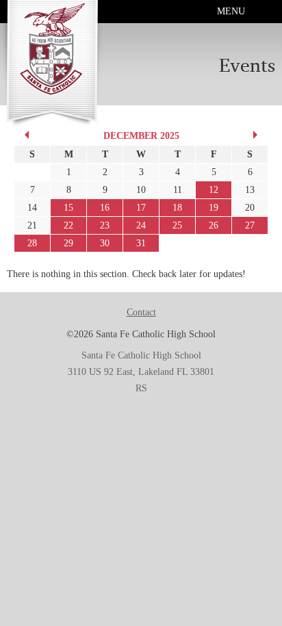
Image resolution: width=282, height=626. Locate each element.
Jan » (257, 135)
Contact (141, 312)
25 (177, 225)
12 (213, 190)
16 (105, 208)
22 (68, 225)
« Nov (25, 135)
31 (141, 243)
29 (68, 243)
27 (250, 225)
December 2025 (141, 136)
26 (213, 225)
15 (68, 208)
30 (105, 243)
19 (213, 208)
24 (141, 225)
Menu (231, 11)
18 (177, 208)
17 (141, 208)
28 (32, 243)
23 (105, 225)
